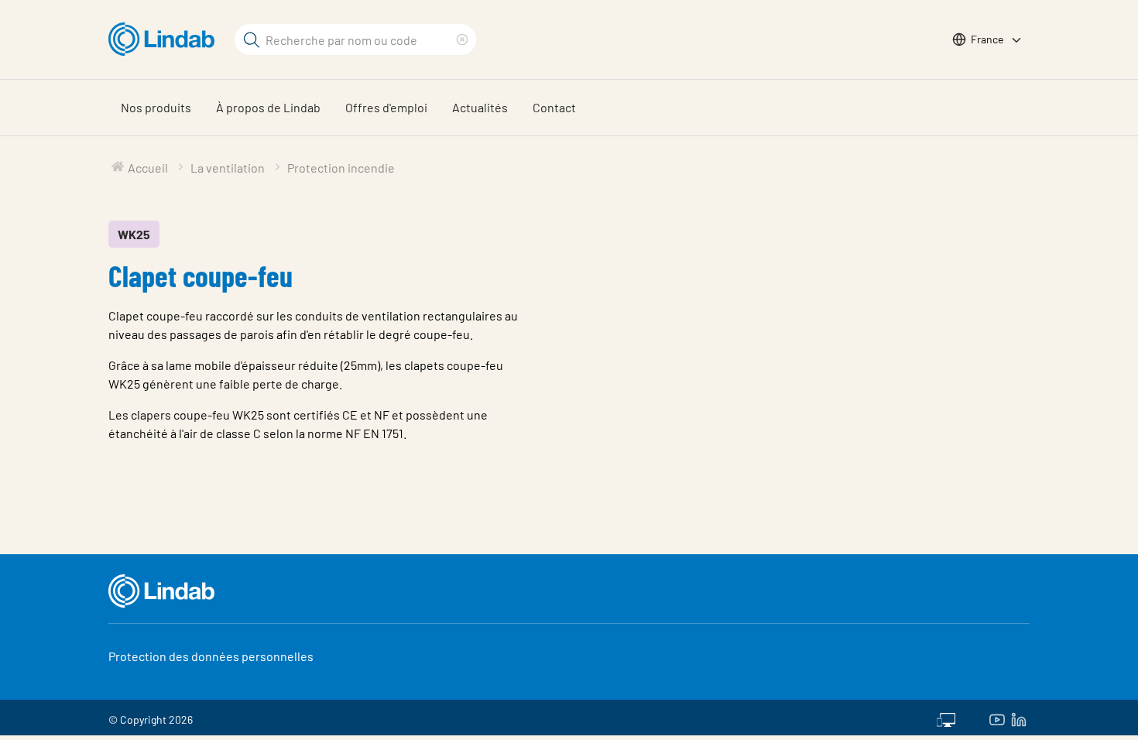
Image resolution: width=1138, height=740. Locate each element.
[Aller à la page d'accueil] (165, 39)
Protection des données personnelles (211, 656)
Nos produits (156, 107)
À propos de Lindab (268, 107)
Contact (554, 107)
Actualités (480, 107)
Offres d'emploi (386, 107)
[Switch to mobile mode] (946, 717)
